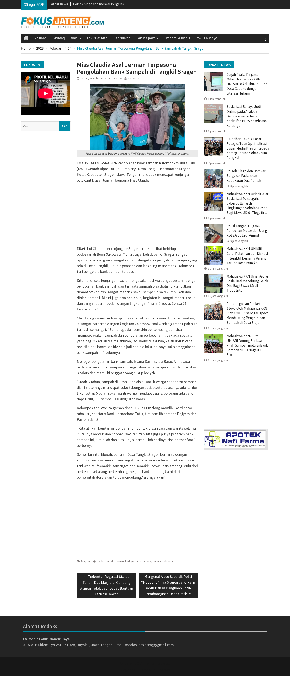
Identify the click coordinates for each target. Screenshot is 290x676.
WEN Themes (159, 670)
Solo (74, 38)
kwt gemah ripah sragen (140, 561)
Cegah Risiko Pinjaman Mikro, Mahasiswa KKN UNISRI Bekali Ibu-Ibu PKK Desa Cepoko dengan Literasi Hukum (247, 84)
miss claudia (165, 561)
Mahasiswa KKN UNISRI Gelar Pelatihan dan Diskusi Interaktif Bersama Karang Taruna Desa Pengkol (247, 255)
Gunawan (133, 78)
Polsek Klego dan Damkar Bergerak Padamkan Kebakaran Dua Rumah (246, 176)
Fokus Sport (146, 38)
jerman (119, 561)
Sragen (85, 561)
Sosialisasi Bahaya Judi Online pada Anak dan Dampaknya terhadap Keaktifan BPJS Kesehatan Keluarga (247, 116)
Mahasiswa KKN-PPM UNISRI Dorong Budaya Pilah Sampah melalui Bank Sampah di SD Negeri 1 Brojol (247, 345)
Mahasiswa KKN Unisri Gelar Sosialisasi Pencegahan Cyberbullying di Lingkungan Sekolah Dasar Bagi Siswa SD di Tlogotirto (247, 203)
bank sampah (105, 561)
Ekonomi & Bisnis (177, 38)
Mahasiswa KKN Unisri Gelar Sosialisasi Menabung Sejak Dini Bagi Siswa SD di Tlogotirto (247, 283)
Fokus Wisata (97, 38)
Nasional (41, 38)
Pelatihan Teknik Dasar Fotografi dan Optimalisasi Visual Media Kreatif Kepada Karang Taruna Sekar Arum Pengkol (248, 148)
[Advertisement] (137, 216)
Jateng (59, 38)
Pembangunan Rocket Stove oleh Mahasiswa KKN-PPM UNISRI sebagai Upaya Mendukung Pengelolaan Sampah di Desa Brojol (248, 313)
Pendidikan (122, 38)
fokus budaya (206, 38)
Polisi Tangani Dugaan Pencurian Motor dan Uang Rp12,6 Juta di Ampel (247, 231)
